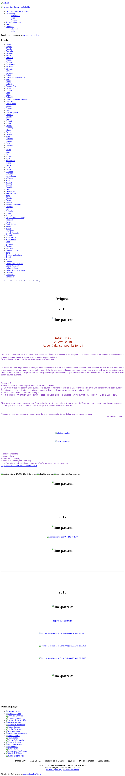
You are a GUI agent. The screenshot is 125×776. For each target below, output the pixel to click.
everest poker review (31, 35)
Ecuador (9, 117)
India (8, 143)
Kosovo (9, 165)
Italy (7, 154)
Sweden (9, 246)
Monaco (9, 185)
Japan (8, 158)
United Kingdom (12, 266)
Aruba (8, 55)
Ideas (13, 18)
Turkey (8, 259)
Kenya (8, 163)
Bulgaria (9, 84)
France (8, 123)
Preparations (15, 16)
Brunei (8, 82)
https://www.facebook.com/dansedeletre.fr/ (19, 465)
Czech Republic (12, 112)
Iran (7, 147)
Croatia (8, 106)
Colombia (9, 97)
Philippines (10, 211)
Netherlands (10, 191)
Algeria (9, 47)
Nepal (8, 189)
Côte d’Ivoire (11, 104)
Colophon (14, 29)
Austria (8, 60)
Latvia (8, 169)
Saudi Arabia (11, 224)
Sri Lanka (9, 244)
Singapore (10, 231)
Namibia (9, 187)
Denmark (9, 115)
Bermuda (9, 73)
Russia (8, 222)
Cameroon (10, 88)
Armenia (9, 53)
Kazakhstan (10, 161)
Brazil (8, 80)
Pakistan (9, 202)
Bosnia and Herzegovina (15, 77)
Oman (8, 200)
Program (14, 20)
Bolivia (8, 75)
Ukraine (9, 261)
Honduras (9, 139)
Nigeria (9, 198)
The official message (14, 22)
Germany (9, 128)
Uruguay (9, 272)
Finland (9, 121)
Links (13, 31)
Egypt (8, 119)
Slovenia (9, 235)
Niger (8, 196)
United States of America (15, 270)
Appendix (10, 27)
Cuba (8, 110)
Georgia (9, 126)
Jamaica (9, 156)
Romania (9, 220)
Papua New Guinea (13, 204)
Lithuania (9, 174)
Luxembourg (11, 176)
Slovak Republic (12, 233)
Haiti (8, 137)
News (8, 24)
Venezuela (10, 277)
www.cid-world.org (71, 770)
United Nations (12, 268)
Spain (8, 242)
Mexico (9, 183)
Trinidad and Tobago (14, 255)
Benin (8, 71)
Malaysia (9, 178)
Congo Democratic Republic (17, 99)
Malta (8, 180)
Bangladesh (10, 64)
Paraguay (9, 207)
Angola (9, 49)
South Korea (11, 239)
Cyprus (8, 108)
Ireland (8, 150)
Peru (7, 209)
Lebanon (9, 172)
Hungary (9, 141)
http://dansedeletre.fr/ (62, 620)
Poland (8, 213)
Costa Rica (10, 101)
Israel (8, 152)
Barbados (9, 66)
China (8, 95)
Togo (8, 253)
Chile (8, 93)
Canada (9, 90)
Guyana (9, 134)
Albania (9, 44)
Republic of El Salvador (15, 218)
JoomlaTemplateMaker (32, 774)
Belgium (9, 69)
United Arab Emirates (14, 264)
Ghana (8, 130)
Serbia (8, 229)
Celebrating (10, 13)
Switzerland (10, 248)
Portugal (9, 215)
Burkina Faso (11, 86)
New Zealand (11, 193)
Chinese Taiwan (12, 250)
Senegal (9, 226)
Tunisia (8, 257)
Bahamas (9, 62)
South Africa (11, 237)
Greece (8, 132)
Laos (8, 167)
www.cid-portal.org (54, 770)
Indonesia (9, 145)
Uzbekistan (10, 275)
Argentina (10, 51)
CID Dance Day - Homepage (17, 11)
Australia (9, 58)
